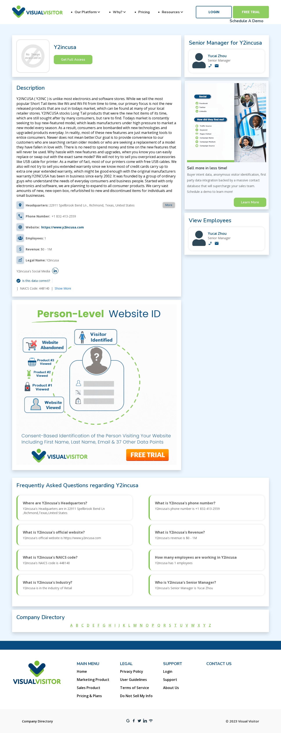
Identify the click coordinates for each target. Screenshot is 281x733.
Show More (63, 288)
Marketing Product (93, 679)
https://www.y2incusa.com (62, 227)
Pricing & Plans (89, 695)
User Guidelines (133, 679)
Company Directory (37, 721)
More (168, 205)
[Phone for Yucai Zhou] (210, 66)
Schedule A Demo (246, 21)
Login (214, 12)
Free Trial (251, 12)
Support (170, 679)
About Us (171, 687)
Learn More (250, 202)
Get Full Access (73, 59)
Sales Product (88, 687)
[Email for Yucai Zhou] (216, 66)
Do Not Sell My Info (136, 695)
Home (82, 671)
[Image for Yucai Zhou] (199, 67)
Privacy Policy (131, 671)
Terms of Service (134, 687)
